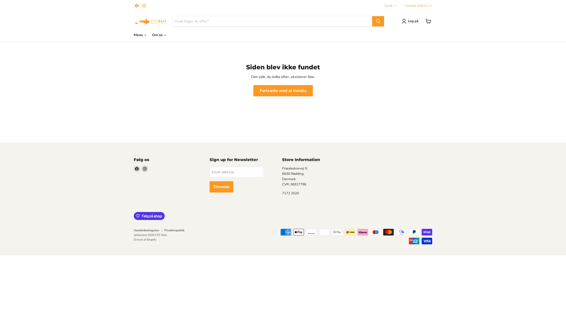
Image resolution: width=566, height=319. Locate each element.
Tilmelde (221, 186)
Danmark (417, 6)
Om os (158, 35)
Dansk (388, 6)
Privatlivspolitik (174, 230)
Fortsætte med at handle (283, 90)
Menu (139, 35)
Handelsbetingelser (146, 230)
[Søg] (378, 21)
